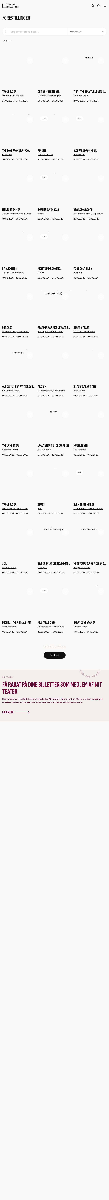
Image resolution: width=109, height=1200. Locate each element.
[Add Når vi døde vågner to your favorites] (101, 591)
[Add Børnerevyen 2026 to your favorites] (65, 178)
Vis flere (54, 655)
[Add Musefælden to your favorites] (101, 414)
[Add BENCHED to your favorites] (30, 296)
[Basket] (99, 6)
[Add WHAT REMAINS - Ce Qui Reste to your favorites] (65, 414)
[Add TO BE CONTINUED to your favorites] (101, 237)
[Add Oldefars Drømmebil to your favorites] (101, 119)
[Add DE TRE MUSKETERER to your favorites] (65, 60)
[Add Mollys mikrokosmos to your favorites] (65, 237)
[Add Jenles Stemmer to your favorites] (30, 178)
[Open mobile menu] (105, 6)
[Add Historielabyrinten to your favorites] (101, 355)
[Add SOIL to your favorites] (30, 532)
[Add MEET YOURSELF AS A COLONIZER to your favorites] (101, 532)
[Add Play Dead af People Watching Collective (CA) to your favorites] (65, 296)
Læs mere (7, 712)
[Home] (10, 5)
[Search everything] (92, 6)
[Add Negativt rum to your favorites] (101, 296)
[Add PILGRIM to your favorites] (65, 355)
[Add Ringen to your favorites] (65, 119)
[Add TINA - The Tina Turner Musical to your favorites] (101, 60)
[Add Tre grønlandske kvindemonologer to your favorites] (65, 532)
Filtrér (9, 40)
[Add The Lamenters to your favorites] (30, 414)
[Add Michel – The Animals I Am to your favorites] (30, 591)
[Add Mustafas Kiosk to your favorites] (65, 591)
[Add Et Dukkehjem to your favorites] (30, 237)
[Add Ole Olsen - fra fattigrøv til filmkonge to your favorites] (30, 355)
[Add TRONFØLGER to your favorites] (30, 60)
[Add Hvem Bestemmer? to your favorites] (101, 473)
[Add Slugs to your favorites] (65, 473)
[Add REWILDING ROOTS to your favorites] (101, 178)
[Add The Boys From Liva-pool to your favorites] (30, 119)
